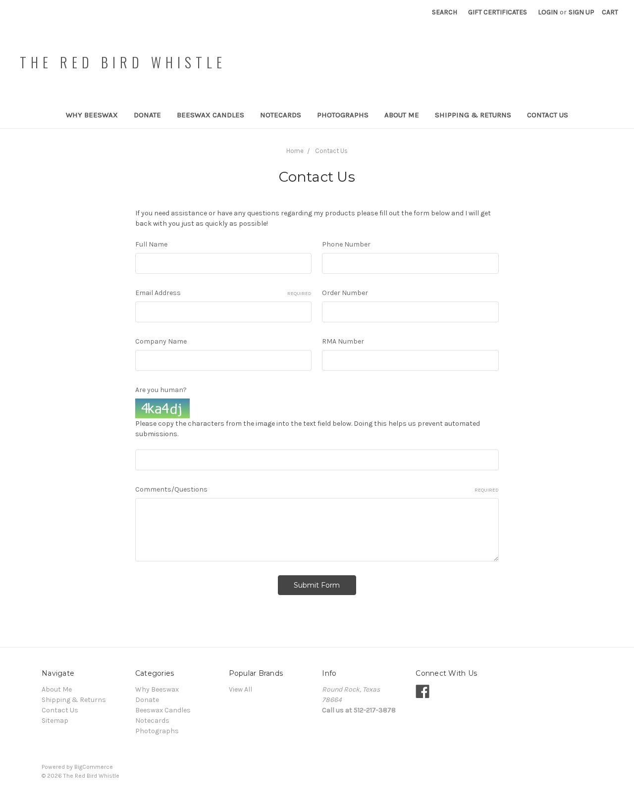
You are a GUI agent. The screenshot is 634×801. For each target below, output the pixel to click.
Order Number (345, 293)
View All (240, 689)
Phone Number (346, 244)
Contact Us (547, 114)
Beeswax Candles (210, 114)
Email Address (223, 293)
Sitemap (55, 720)
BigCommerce (93, 766)
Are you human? (161, 390)
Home (295, 150)
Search (444, 12)
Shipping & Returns (473, 114)
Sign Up (581, 12)
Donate (147, 114)
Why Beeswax (92, 114)
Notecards (280, 114)
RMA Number (343, 341)
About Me (401, 114)
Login (548, 12)
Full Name (151, 244)
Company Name (161, 341)
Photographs (343, 114)
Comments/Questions (317, 489)
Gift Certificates (497, 12)
